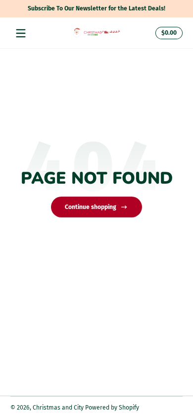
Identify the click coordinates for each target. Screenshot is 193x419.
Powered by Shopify (112, 407)
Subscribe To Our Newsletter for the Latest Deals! (80, 8)
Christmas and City (58, 407)
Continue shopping (90, 207)
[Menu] (20, 33)
